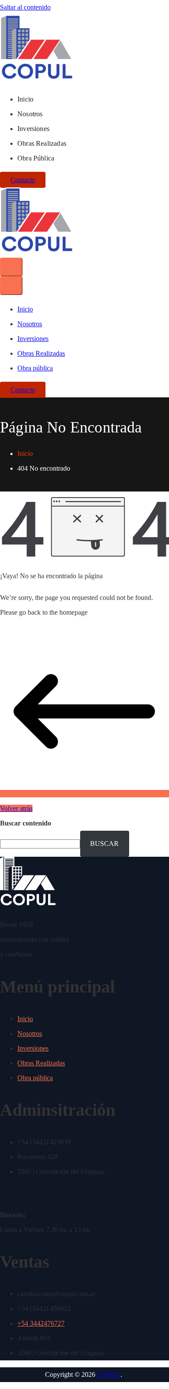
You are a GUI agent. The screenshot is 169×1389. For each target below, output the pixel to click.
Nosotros (29, 114)
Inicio (25, 99)
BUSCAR (104, 843)
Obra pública (35, 158)
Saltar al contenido (25, 7)
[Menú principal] (11, 267)
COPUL (108, 1374)
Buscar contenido (25, 823)
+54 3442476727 (41, 1323)
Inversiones (33, 128)
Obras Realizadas (41, 143)
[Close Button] (11, 285)
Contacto (22, 179)
